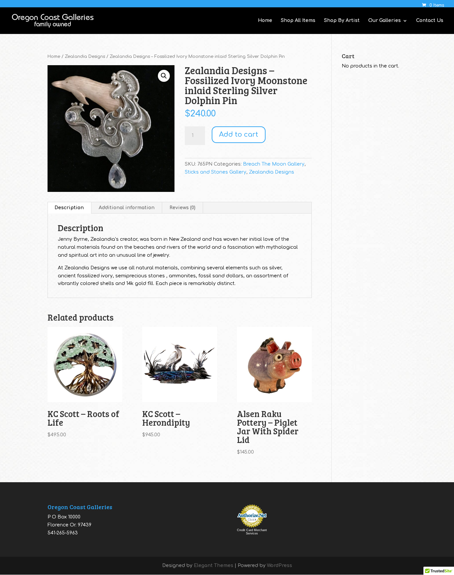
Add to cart (238, 134)
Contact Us (429, 20)
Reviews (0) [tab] (182, 207)
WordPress (279, 565)
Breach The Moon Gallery (273, 164)
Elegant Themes (213, 565)
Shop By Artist (342, 20)
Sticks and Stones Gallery (215, 172)
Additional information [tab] (127, 207)
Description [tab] (69, 207)
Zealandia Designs (85, 56)
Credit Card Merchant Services (252, 531)
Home (265, 20)
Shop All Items (298, 20)
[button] (164, 76)
